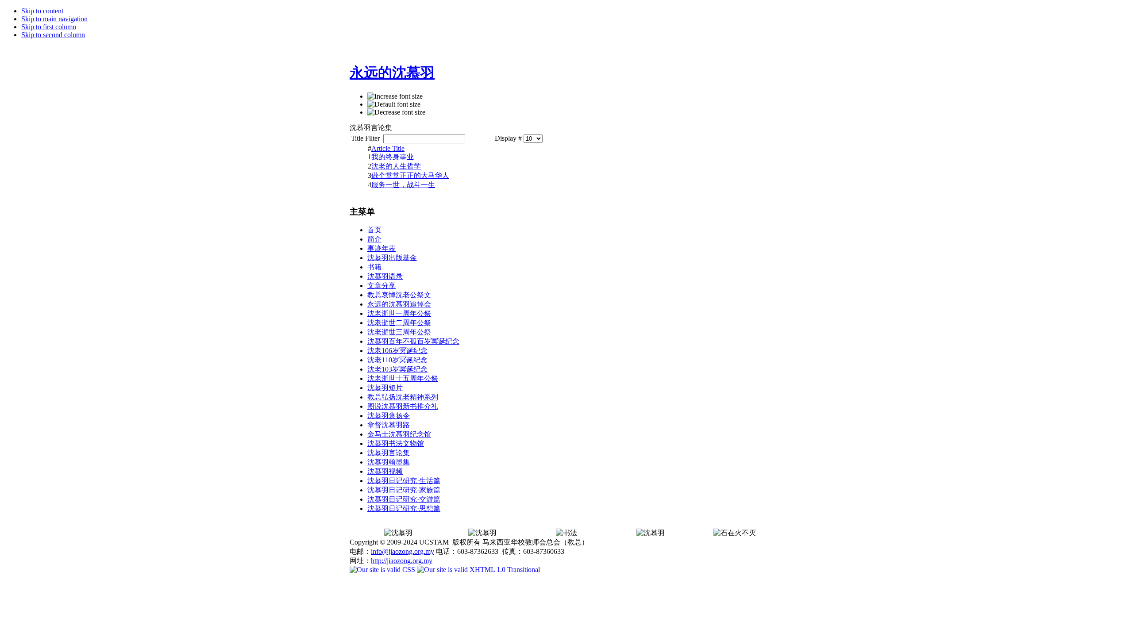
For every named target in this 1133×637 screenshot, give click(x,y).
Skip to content (42, 11)
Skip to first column (48, 27)
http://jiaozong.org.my (401, 560)
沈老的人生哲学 (396, 166)
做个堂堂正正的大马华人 (410, 175)
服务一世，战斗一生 (403, 184)
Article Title (388, 148)
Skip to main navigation (54, 19)
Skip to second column (53, 34)
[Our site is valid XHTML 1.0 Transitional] (478, 569)
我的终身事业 (392, 157)
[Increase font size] (395, 96)
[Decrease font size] (396, 112)
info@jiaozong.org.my (402, 551)
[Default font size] (393, 104)
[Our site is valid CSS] (383, 569)
